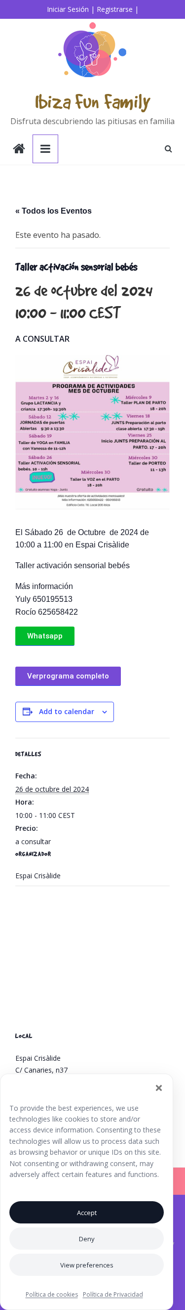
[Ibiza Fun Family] (19, 150)
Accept (87, 1212)
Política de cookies (52, 1294)
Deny (87, 1238)
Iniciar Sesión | (71, 9)
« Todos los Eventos (53, 211)
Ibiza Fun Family (92, 101)
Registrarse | (118, 9)
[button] (158, 1088)
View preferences (86, 1265)
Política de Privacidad (113, 1294)
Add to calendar (66, 711)
